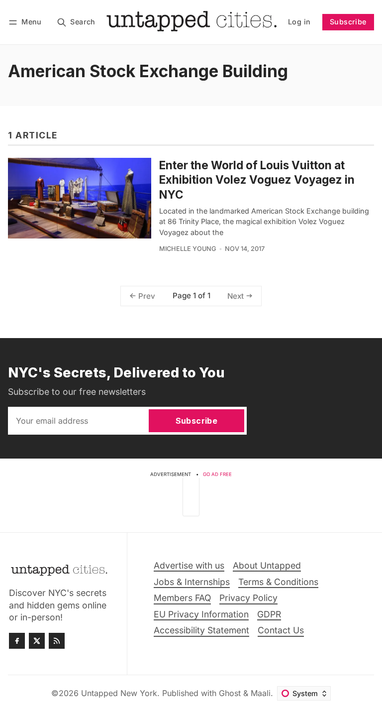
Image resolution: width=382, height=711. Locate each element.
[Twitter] (37, 641)
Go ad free (217, 474)
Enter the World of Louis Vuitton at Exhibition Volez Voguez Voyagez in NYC (257, 179)
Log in (299, 21)
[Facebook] (17, 641)
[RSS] (57, 641)
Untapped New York (119, 693)
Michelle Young (187, 248)
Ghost (230, 693)
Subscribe (348, 21)
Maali (261, 693)
